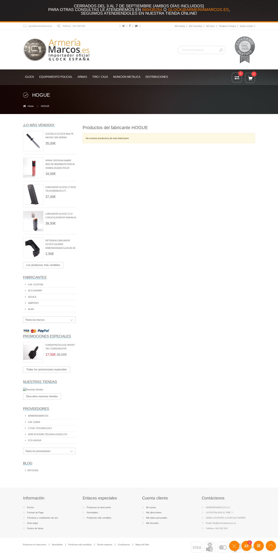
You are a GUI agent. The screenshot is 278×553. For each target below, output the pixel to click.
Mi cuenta (151, 507)
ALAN (30, 309)
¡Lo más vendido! (39, 125)
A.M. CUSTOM (35, 284)
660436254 (152, 9)
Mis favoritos (152, 523)
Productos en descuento (99, 507)
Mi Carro (210, 26)
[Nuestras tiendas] (50, 389)
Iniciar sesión (246, 26)
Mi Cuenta (180, 26)
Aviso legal (32, 523)
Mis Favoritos (195, 26)
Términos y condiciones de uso (42, 518)
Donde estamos (104, 544)
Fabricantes (34, 277)
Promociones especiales (47, 336)
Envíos (30, 507)
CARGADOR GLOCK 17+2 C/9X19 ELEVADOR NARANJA (60, 216)
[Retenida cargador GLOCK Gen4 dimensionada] (33, 248)
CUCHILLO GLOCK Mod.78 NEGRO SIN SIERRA (59, 136)
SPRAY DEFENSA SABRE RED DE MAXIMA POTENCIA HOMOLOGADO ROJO (59, 164)
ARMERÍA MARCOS (37, 416)
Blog (27, 463)
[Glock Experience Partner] (245, 49)
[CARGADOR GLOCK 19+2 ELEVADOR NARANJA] (33, 221)
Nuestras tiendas (40, 382)
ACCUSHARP (34, 290)
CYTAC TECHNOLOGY (39, 428)
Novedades (92, 512)
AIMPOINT (33, 303)
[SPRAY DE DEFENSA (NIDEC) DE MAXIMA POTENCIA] (33, 168)
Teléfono (66, 26)
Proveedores (36, 408)
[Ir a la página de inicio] (123, 25)
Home (31, 106)
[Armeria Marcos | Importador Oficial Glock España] (57, 49)
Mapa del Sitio (142, 544)
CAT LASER (33, 422)
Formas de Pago (35, 512)
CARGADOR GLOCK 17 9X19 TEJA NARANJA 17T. (60, 189)
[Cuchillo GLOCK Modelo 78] (33, 141)
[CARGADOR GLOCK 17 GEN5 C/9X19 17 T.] (33, 194)
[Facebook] (130, 25)
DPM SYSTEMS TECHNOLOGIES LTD (47, 434)
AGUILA (31, 297)
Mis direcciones (154, 512)
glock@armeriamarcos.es (198, 9)
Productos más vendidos (99, 518)
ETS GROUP (34, 440)
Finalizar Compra (227, 26)
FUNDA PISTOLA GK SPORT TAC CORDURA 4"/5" (60, 347)
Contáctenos (124, 544)
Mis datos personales (156, 518)
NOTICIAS (32, 470)
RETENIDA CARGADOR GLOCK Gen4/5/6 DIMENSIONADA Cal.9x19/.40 (60, 244)
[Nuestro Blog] (136, 25)
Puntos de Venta (35, 528)
